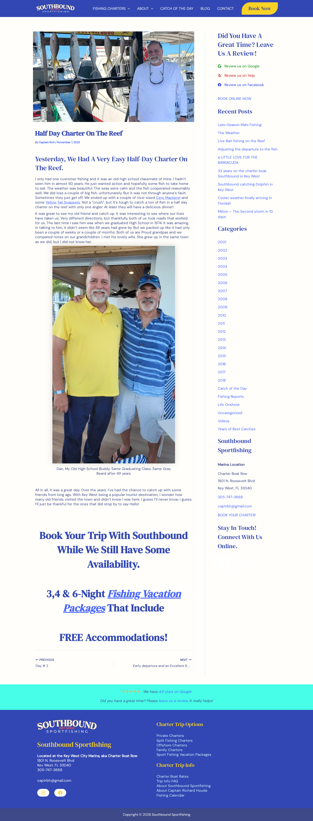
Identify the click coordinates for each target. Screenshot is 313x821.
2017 (221, 372)
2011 (221, 323)
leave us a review (173, 700)
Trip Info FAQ (167, 781)
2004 (222, 266)
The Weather (229, 132)
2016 (222, 364)
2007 (222, 291)
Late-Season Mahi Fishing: (240, 124)
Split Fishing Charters (174, 740)
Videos (224, 421)
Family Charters (169, 749)
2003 (222, 258)
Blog (205, 8)
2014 (222, 347)
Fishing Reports (231, 396)
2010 (222, 315)
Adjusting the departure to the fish (247, 149)
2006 (222, 282)
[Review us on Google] (239, 66)
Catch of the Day (176, 8)
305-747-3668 (230, 497)
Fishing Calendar (170, 795)
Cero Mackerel (168, 197)
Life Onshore (229, 404)
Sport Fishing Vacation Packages (183, 754)
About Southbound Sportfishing (183, 785)
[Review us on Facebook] (241, 84)
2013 (222, 339)
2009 (222, 307)
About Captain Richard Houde (181, 790)
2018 (222, 380)
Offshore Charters (171, 745)
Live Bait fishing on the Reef (241, 141)
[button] (128, 8)
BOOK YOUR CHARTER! (237, 515)
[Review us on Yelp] (236, 75)
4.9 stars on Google (175, 691)
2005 (222, 274)
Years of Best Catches (237, 429)
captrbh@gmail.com (235, 506)
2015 (222, 356)
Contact (225, 8)
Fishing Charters (109, 8)
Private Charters (170, 735)
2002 (222, 250)
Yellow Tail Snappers (63, 202)
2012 (222, 331)
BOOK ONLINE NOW (234, 98)
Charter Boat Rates (172, 776)
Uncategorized (230, 412)
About (143, 8)
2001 (222, 242)
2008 (222, 299)
